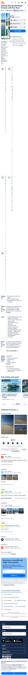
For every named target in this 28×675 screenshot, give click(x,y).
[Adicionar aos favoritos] (19, 380)
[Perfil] (25, 3)
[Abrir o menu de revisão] (26, 457)
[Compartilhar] (26, 10)
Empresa (4, 648)
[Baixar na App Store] (18, 641)
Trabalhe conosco (6, 651)
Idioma (3, 624)
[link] (11, 392)
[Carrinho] (18, 3)
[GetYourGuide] (3, 2)
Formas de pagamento (7, 654)
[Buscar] (12, 2)
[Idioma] (22, 2)
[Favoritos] (15, 3)
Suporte (4, 645)
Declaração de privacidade (9, 584)
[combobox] (16, 451)
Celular (3, 638)
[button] (6, 10)
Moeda (3, 630)
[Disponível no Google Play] (7, 641)
